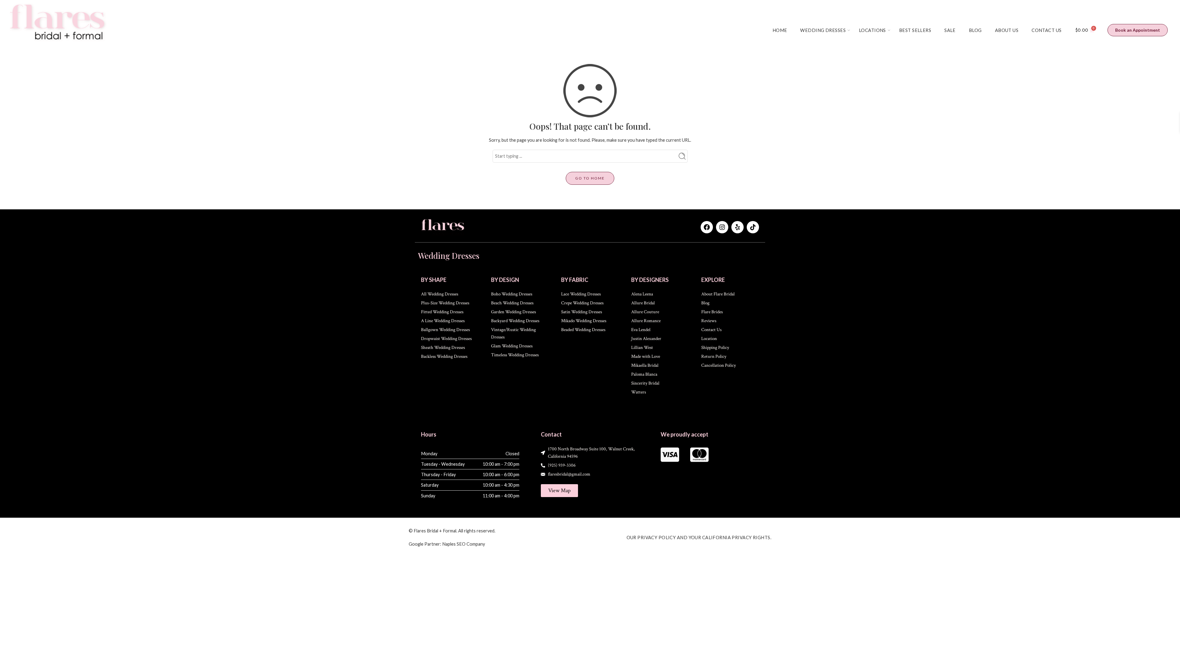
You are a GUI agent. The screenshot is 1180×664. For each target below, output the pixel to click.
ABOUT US (1006, 30)
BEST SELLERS (915, 30)
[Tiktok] (753, 227)
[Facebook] (707, 227)
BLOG (975, 30)
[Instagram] (722, 227)
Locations (872, 30)
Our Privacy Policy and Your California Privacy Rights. (699, 537)
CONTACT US (1046, 30)
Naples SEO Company (463, 544)
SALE (950, 30)
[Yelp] (737, 227)
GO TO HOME (590, 178)
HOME (780, 30)
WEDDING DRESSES (823, 30)
